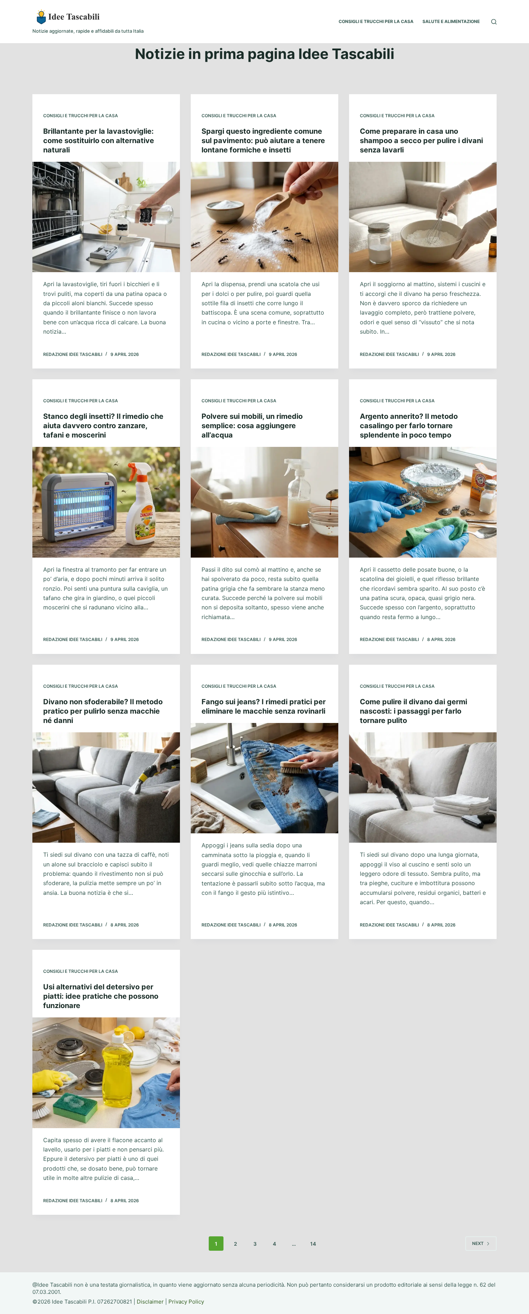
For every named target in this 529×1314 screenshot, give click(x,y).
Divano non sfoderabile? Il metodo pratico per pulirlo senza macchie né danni (103, 711)
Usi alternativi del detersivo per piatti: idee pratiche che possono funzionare (100, 996)
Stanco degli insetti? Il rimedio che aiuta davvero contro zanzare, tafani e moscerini (103, 425)
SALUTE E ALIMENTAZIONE (451, 21)
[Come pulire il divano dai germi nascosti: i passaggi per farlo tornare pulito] (423, 787)
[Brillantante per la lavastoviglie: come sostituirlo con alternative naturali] (106, 217)
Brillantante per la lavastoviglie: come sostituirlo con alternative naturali (98, 140)
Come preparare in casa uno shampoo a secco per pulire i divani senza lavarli (421, 140)
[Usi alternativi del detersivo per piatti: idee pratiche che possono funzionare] (106, 1072)
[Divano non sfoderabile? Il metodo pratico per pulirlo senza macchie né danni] (106, 787)
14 (313, 1244)
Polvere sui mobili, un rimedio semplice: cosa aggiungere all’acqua (252, 425)
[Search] (494, 21)
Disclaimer (150, 1301)
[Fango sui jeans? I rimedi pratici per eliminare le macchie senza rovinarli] (264, 778)
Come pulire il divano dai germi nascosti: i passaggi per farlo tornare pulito (413, 711)
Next (478, 1243)
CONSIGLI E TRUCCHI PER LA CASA (376, 21)
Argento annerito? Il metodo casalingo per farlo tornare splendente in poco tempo (409, 425)
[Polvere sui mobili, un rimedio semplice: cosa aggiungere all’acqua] (264, 502)
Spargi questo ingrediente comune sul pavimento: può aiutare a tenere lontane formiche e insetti (263, 140)
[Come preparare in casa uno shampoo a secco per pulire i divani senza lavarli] (423, 217)
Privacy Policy (186, 1301)
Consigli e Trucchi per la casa (80, 115)
